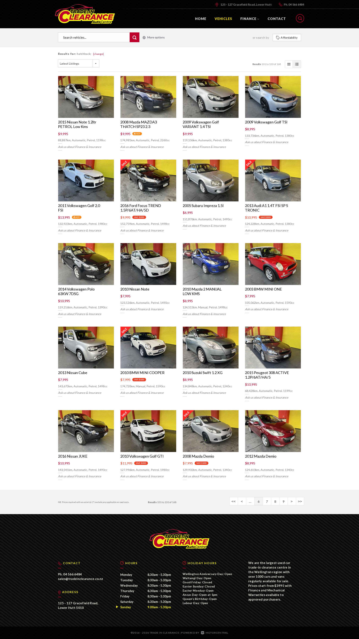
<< (233, 501)
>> (300, 501)
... (250, 501)
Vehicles (223, 19)
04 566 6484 (296, 4)
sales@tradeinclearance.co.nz (80, 579)
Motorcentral (217, 632)
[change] (98, 54)
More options (156, 37)
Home (200, 19)
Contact (277, 19)
